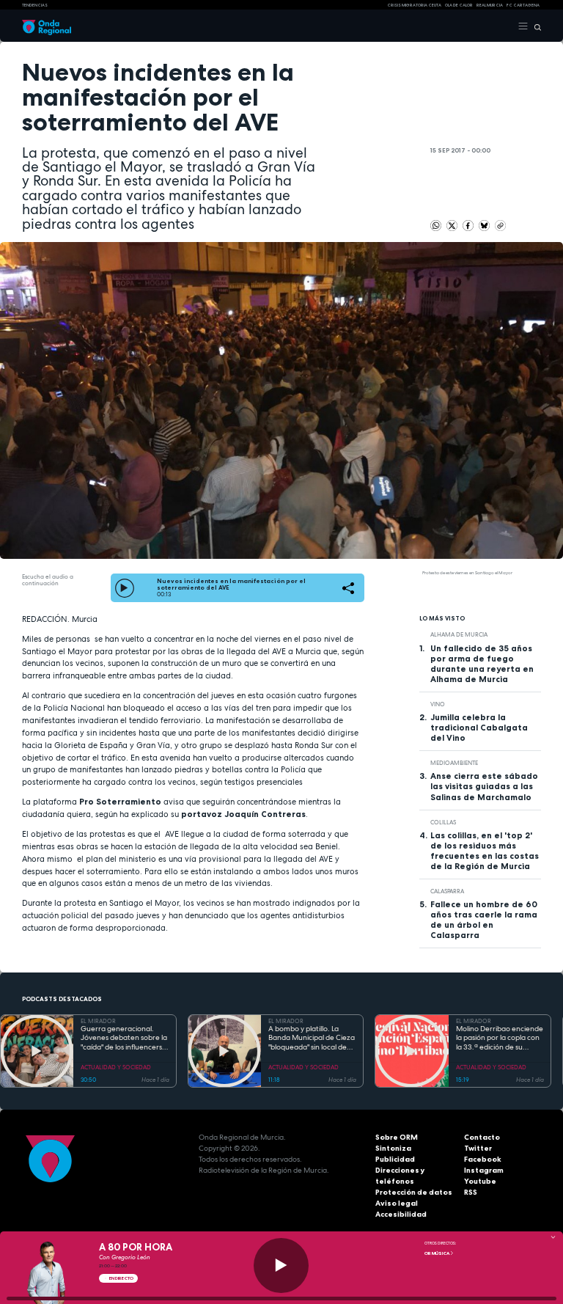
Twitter (478, 1148)
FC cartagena (523, 5)
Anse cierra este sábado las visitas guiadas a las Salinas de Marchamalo (484, 786)
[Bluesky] (485, 224)
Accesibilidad (401, 1214)
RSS (470, 1192)
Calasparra (447, 891)
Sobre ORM (396, 1137)
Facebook (482, 1159)
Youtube (480, 1181)
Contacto (482, 1137)
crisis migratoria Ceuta (414, 5)
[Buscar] (535, 26)
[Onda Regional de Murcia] (46, 26)
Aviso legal (396, 1203)
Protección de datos (413, 1192)
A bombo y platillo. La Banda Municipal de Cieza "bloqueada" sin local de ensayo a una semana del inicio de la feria (311, 1038)
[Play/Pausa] (281, 1265)
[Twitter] (452, 224)
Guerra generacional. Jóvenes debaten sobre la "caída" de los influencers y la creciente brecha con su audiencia (125, 1038)
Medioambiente (454, 762)
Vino (437, 704)
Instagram (484, 1170)
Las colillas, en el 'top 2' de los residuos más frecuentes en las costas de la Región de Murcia (484, 850)
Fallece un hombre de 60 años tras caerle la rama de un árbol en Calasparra (483, 919)
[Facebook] (469, 224)
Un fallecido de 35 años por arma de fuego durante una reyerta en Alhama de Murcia (482, 663)
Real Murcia (489, 5)
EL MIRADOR (98, 1021)
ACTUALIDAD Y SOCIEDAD (116, 1067)
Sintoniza (393, 1148)
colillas (443, 822)
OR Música (437, 1253)
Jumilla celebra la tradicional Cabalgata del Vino (479, 727)
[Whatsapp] (435, 225)
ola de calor (459, 5)
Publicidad (395, 1159)
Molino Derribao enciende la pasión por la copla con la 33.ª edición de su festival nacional (499, 1038)
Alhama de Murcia (458, 634)
